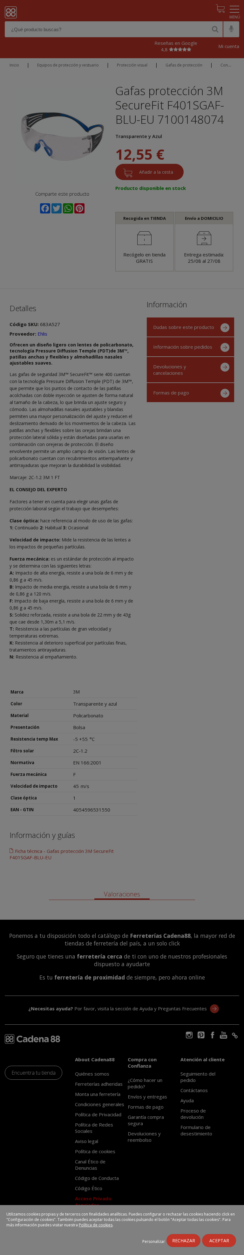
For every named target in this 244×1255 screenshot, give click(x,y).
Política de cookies (95, 1225)
